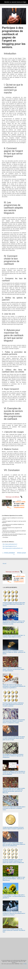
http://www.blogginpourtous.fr (10, 546)
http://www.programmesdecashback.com (13, 548)
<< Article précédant (8, 553)
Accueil (4, 563)
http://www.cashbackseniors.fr (10, 544)
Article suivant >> (19, 553)
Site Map (25, 963)
